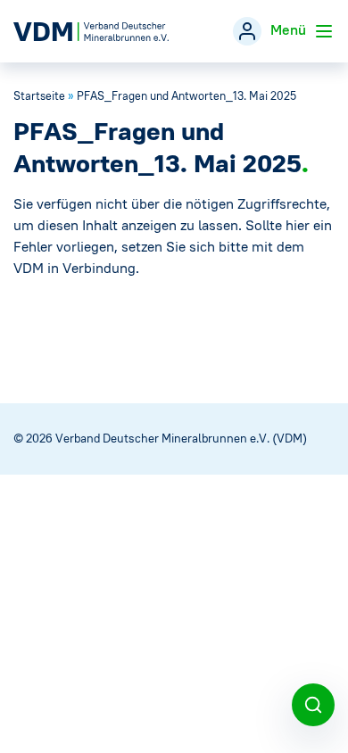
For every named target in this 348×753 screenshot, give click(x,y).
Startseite (39, 95)
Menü (290, 29)
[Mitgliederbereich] (247, 31)
